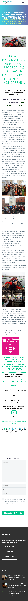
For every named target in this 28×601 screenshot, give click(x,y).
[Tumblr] (11, 448)
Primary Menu (23, 3)
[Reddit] (16, 448)
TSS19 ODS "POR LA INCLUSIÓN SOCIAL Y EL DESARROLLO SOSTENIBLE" (14, 92)
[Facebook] (3, 448)
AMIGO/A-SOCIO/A (9, 556)
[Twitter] (5, 448)
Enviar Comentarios (13, 513)
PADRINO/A (9, 551)
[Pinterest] (8, 448)
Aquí (14, 412)
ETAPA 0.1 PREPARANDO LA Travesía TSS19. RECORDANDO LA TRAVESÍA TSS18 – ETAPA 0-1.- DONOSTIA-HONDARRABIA (14, 69)
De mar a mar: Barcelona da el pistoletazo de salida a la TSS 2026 (17, 584)
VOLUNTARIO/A (9, 547)
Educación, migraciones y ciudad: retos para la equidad (16, 592)
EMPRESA (9, 561)
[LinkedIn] (14, 448)
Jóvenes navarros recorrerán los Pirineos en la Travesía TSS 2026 (16, 576)
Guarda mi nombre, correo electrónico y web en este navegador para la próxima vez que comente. (15, 501)
